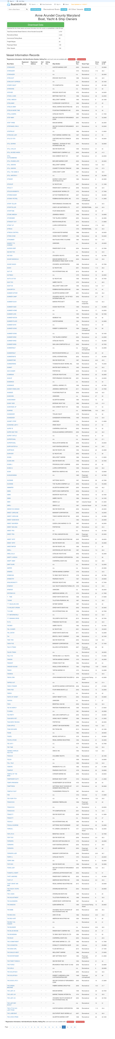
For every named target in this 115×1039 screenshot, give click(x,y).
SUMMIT (9, 367)
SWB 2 (9, 505)
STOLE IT (10, 188)
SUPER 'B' (10, 428)
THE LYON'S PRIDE (12, 1017)
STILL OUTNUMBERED (12, 157)
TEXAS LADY (11, 868)
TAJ (8, 636)
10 (38, 1027)
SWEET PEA (10, 530)
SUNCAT (9, 378)
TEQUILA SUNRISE (12, 825)
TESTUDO (10, 864)
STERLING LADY (12, 135)
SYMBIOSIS (10, 575)
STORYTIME (10, 211)
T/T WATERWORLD (12, 615)
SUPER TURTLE (12, 435)
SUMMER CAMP (12, 296)
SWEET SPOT (11, 539)
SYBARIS (9, 572)
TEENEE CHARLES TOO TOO (12, 751)
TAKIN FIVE (10, 643)
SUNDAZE (10, 392)
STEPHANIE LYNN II (13, 126)
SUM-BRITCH (11, 289)
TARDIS (9, 693)
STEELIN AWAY (11, 107)
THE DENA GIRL (12, 949)
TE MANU (10, 711)
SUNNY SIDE (11, 403)
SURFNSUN (10, 450)
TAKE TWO (10, 640)
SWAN (9, 491)
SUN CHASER (11, 371)
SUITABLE (10, 275)
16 (60, 1027)
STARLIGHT (10, 78)
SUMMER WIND (11, 337)
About (67, 4)
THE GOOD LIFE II (12, 980)
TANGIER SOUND (12, 666)
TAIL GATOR (10, 633)
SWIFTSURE (10, 564)
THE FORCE (10, 965)
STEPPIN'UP (10, 131)
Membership (72, 59)
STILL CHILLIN (11, 149)
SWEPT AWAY (11, 561)
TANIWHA (10, 674)
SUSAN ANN (10, 461)
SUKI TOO (10, 282)
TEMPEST (10, 770)
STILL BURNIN (11, 144)
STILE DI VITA (11, 138)
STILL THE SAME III (13, 172)
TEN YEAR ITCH (12, 798)
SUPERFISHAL (11, 439)
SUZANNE (10, 480)
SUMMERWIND (11, 364)
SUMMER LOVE (11, 314)
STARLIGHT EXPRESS (13, 81)
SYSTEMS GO (11, 593)
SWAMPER (10, 487)
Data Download (81, 59)
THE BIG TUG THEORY (11, 923)
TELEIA (9, 759)
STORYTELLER (11, 207)
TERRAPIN (10, 841)
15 (56, 1027)
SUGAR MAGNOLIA (13, 259)
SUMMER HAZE (11, 307)
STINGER (10, 179)
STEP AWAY (10, 117)
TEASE (9, 733)
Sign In (12, 1)
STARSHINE (10, 89)
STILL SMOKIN (11, 165)
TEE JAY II (10, 743)
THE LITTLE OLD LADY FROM (12, 1009)
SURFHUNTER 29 (12, 446)
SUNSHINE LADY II (12, 425)
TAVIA (9, 704)
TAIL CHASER (11, 629)
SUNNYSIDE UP (11, 407)
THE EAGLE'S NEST (13, 952)
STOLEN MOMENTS (13, 191)
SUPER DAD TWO (12, 432)
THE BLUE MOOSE (12, 931)
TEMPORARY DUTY (13, 779)
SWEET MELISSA (12, 527)
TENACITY (10, 814)
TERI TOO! (10, 837)
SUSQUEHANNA (12, 475)
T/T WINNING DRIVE (13, 618)
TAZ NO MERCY (12, 708)
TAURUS (9, 700)
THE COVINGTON (12, 945)
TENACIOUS (10, 802)
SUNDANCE (10, 382)
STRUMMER (10, 239)
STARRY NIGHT (11, 85)
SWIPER (9, 568)
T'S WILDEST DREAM (13, 607)
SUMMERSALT (11, 348)
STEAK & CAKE (11, 96)
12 (45, 1027)
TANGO (9, 670)
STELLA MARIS (11, 114)
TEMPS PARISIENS (12, 782)
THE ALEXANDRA (12, 901)
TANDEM (9, 659)
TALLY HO (10, 656)
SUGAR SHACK (11, 264)
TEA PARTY (10, 715)
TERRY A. (10, 857)
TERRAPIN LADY (12, 853)
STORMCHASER (12, 195)
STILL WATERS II (12, 175)
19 (71, 1027)
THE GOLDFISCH (12, 972)
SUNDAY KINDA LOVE (13, 389)
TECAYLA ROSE (12, 740)
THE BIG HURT (11, 918)
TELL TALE (10, 763)
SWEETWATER (11, 546)
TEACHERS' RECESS (13, 722)
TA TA (9, 622)
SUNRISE (10, 410)
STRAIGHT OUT (12, 222)
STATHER (10, 92)
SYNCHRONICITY (12, 582)
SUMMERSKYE (11, 356)
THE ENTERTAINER (13, 956)
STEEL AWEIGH (11, 99)
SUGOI (9, 268)
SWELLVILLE (11, 554)
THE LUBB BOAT (12, 1013)
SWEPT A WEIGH (12, 557)
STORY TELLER (11, 204)
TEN (8, 795)
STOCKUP (10, 184)
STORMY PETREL (12, 198)
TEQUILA (9, 821)
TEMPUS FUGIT (12, 791)
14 (52, 1027)
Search (34, 4)
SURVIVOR (10, 453)
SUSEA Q (10, 468)
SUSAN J (9, 464)
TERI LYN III (10, 834)
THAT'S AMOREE (12, 876)
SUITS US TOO (11, 278)
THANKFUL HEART (12, 873)
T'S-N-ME (10, 611)
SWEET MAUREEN (12, 523)
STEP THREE (11, 123)
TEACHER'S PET (12, 718)
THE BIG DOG (11, 915)
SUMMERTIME (11, 360)
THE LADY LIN (11, 998)
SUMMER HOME (12, 310)
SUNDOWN (10, 396)
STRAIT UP (10, 225)
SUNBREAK (10, 374)
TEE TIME (10, 747)
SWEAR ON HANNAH (13, 509)
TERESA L (10, 829)
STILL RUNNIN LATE (13, 161)
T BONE (9, 600)
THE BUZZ (10, 938)
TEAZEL (9, 736)
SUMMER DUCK (12, 302)
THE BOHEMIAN (12, 934)
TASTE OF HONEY (12, 697)
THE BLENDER (11, 927)
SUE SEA (9, 255)
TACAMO (9, 625)
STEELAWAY (10, 103)
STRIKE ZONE (11, 236)
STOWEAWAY (11, 218)
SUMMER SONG (12, 328)
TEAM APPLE (11, 725)
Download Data (35, 24)
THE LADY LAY (11, 994)
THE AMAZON (11, 905)
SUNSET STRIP (11, 421)
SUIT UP (9, 271)
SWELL (9, 550)
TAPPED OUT (11, 682)
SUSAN (9, 457)
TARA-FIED (10, 690)
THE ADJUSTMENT (12, 897)
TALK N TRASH (11, 647)
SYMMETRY (10, 579)
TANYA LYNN (11, 677)
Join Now (21, 1)
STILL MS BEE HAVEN (13, 152)
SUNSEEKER (11, 414)
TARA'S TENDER (12, 686)
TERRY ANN (10, 860)
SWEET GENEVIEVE (13, 520)
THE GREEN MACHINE (10, 986)
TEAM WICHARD (12, 729)
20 (75, 1027)
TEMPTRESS (11, 786)
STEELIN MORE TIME (13, 110)
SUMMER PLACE (12, 321)
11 (41, 1027)
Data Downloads (47, 4)
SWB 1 (9, 502)
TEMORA (9, 767)
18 (67, 1027)
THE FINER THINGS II (13, 961)
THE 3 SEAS (10, 894)
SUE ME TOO (11, 252)
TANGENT (10, 663)
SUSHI (9, 471)
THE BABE (10, 910)
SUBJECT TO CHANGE (11, 244)
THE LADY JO (11, 991)
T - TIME (9, 597)
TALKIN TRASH (11, 652)
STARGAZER (11, 67)
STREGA (9, 229)
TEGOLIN (10, 756)
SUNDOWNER (11, 400)
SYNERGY (10, 586)
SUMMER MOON (12, 317)
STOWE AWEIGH (12, 214)
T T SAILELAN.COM (13, 604)
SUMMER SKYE (11, 325)
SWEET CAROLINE (12, 512)
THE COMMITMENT (13, 941)
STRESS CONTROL (13, 232)
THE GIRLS (10, 968)
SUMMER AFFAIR (12, 293)
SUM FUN (10, 286)
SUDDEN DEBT (11, 248)
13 (49, 1027)
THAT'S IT (10, 880)
